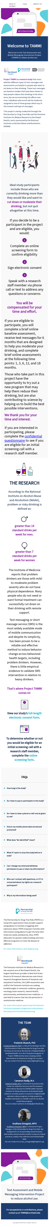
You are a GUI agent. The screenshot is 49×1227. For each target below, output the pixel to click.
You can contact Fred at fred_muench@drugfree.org (24, 1061)
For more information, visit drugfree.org (21, 949)
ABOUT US (37, 4)
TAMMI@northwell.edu (30, 1212)
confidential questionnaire (23, 438)
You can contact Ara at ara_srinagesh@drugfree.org (24, 1141)
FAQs (25, 4)
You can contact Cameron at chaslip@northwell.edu (24, 1104)
